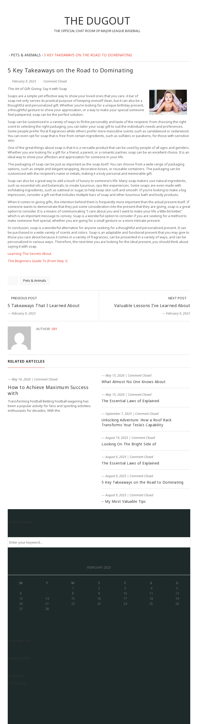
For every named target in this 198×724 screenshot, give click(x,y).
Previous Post (23, 298)
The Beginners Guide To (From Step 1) (38, 260)
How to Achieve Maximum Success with (48, 390)
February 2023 (19, 658)
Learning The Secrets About (29, 253)
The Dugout (17, 683)
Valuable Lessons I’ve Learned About (152, 305)
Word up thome (20, 522)
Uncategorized (19, 640)
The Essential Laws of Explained (130, 400)
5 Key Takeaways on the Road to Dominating (143, 482)
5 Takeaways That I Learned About (43, 305)
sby (54, 328)
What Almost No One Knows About (134, 381)
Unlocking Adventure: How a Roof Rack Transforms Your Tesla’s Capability (136, 422)
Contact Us (16, 675)
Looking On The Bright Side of (129, 443)
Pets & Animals (34, 280)
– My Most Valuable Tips (124, 501)
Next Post (177, 298)
